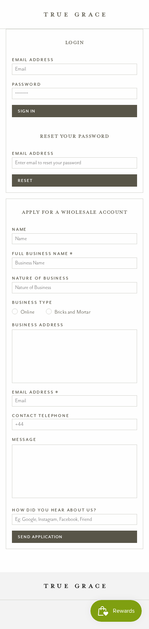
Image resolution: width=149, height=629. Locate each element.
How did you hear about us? (54, 510)
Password (26, 84)
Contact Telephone (40, 415)
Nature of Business (40, 278)
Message (24, 439)
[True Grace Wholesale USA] (75, 14)
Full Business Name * (42, 253)
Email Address (33, 59)
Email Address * (35, 392)
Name (19, 229)
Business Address (38, 325)
